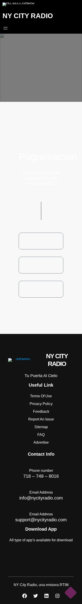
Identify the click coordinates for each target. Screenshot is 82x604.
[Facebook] (24, 596)
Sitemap (41, 427)
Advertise (41, 442)
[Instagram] (57, 596)
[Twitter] (35, 596)
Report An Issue (41, 419)
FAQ (41, 435)
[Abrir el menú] (5, 28)
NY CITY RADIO (28, 16)
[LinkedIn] (46, 596)
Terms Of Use (41, 396)
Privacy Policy (41, 404)
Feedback (41, 411)
